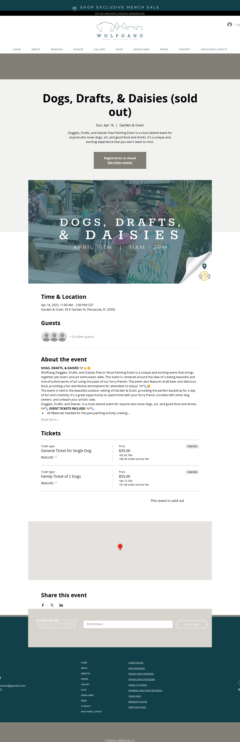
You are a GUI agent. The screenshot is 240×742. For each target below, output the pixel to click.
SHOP (83, 689)
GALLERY (85, 684)
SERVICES (85, 673)
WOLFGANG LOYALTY (91, 711)
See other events (120, 163)
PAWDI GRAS (87, 695)
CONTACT (86, 706)
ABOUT (84, 668)
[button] (35, 49)
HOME (84, 662)
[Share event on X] (52, 605)
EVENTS (84, 678)
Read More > (50, 420)
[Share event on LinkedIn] (61, 605)
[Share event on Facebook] (43, 605)
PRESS (84, 700)
